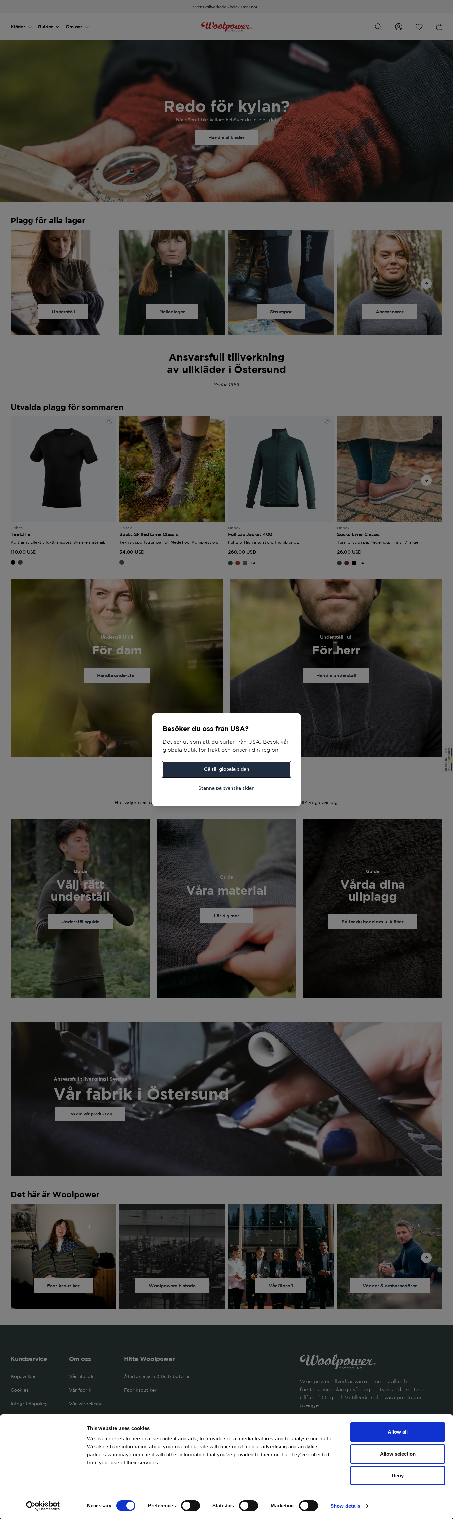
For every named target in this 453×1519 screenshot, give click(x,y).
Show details (345, 1506)
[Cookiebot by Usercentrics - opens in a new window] (43, 1506)
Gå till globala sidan (226, 769)
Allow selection (398, 1454)
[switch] (190, 1505)
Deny (398, 1475)
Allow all (398, 1432)
